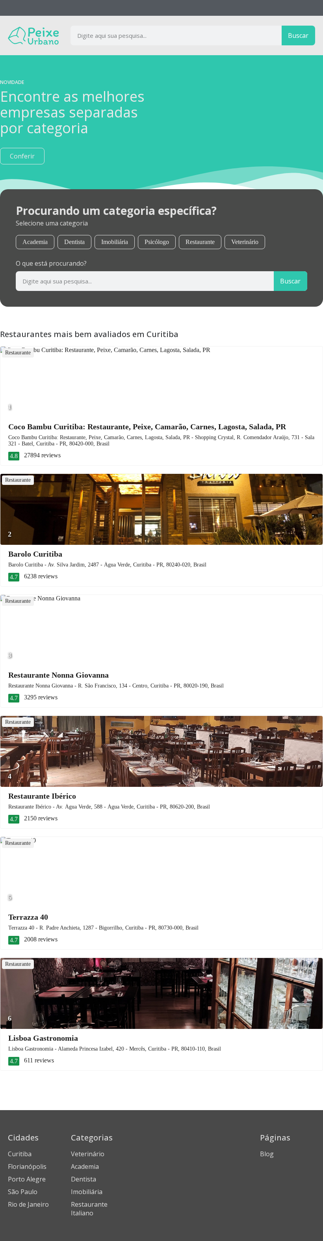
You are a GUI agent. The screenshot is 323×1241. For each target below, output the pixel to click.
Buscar (298, 35)
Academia (35, 242)
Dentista (74, 242)
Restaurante (200, 242)
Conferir (22, 156)
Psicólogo (157, 242)
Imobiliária (114, 242)
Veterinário (244, 242)
